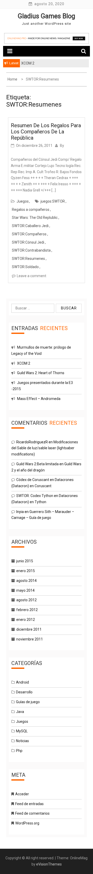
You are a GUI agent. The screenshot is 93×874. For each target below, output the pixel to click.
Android (22, 682)
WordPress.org (27, 823)
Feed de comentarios (32, 813)
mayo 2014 (25, 590)
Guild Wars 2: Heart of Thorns (40, 373)
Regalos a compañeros (30, 209)
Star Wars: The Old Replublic (35, 217)
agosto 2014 (26, 581)
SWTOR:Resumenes (28, 258)
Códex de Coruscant (32, 480)
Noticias (22, 741)
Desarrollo (24, 692)
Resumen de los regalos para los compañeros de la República (46, 131)
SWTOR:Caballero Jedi (30, 226)
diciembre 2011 (29, 629)
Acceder (22, 794)
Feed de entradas (29, 804)
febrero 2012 (27, 610)
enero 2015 (25, 571)
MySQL (22, 731)
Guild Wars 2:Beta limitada (37, 464)
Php (19, 751)
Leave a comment (31, 276)
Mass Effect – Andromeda (38, 399)
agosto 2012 (26, 600)
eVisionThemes (49, 864)
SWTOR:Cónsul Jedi (28, 242)
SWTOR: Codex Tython (34, 496)
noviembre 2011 (29, 639)
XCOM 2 (23, 363)
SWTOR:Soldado (25, 267)
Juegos (23, 201)
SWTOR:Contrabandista (31, 250)
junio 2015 (24, 561)
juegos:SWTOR (53, 201)
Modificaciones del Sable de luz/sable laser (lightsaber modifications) (44, 448)
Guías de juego (28, 702)
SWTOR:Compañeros (29, 234)
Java (20, 712)
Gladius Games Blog (46, 16)
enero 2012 (25, 620)
